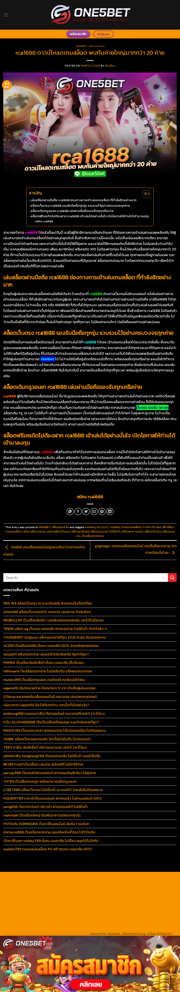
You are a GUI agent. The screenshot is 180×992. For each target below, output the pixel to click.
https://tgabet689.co (28, 928)
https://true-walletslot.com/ (28, 933)
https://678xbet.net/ (148, 893)
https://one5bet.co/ (21, 903)
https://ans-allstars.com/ (59, 898)
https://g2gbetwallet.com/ (64, 918)
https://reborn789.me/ (156, 903)
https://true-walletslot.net (120, 903)
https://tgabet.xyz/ (156, 888)
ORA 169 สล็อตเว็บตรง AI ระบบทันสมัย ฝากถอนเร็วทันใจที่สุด (47, 603)
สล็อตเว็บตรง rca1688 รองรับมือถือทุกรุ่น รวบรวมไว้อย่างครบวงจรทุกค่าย (80, 205)
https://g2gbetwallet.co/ (27, 923)
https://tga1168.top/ (89, 893)
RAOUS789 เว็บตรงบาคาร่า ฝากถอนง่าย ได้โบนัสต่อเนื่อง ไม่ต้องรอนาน (54, 730)
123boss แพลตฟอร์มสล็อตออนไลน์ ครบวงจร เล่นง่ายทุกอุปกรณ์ (50, 696)
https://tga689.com (59, 923)
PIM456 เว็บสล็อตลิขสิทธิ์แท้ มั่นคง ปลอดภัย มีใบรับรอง (43, 662)
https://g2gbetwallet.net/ (102, 918)
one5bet (90, 527)
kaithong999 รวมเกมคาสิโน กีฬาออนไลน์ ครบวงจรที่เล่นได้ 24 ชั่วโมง (54, 713)
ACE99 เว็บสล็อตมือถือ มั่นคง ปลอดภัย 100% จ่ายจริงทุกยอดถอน (51, 645)
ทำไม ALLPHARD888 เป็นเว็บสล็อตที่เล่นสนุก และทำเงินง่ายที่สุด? (51, 722)
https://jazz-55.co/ (71, 913)
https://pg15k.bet (29, 883)
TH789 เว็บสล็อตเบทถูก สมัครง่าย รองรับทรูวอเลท (40, 781)
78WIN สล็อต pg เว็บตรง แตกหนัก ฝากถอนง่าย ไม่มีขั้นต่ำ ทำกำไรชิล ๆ (55, 628)
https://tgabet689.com (120, 923)
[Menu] (6, 14)
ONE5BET (81, 46)
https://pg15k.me (54, 883)
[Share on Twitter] (86, 511)
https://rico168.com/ (122, 898)
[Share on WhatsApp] (70, 511)
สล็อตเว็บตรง (153, 531)
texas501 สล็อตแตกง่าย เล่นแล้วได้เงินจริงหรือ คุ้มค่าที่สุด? (46, 654)
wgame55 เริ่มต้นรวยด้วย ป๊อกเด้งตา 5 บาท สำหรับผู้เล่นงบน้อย (49, 688)
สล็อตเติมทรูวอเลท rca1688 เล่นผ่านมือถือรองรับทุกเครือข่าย (72, 210)
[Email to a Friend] (94, 511)
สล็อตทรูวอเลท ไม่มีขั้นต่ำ (105, 531)
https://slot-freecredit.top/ (69, 933)
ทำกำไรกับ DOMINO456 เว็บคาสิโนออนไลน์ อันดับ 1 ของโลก (46, 823)
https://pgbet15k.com (160, 883)
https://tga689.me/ (89, 923)
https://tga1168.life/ (118, 893)
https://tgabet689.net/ (154, 923)
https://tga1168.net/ (59, 893)
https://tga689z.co (51, 878)
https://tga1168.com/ (127, 888)
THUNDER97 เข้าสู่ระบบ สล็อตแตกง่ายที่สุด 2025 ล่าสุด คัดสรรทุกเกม (54, 637)
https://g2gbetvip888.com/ (24, 918)
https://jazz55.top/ (43, 913)
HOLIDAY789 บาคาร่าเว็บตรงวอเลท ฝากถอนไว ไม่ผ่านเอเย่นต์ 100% (52, 798)
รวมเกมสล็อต (13, 531)
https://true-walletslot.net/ (148, 928)
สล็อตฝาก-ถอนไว (132, 531)
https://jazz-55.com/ (101, 913)
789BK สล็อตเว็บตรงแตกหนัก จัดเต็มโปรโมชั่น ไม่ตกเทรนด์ (46, 739)
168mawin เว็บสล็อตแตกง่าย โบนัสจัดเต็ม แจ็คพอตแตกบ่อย (47, 671)
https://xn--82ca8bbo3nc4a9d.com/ (149, 918)
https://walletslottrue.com (55, 908)
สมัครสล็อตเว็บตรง (58, 531)
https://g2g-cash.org (141, 878)
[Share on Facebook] (78, 511)
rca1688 (115, 527)
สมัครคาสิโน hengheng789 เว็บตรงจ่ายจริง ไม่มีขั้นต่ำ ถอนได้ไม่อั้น (52, 755)
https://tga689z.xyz (80, 878)
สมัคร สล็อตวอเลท (34, 531)
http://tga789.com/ (30, 893)
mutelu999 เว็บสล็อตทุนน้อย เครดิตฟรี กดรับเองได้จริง (44, 679)
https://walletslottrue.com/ (64, 928)
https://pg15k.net (130, 883)
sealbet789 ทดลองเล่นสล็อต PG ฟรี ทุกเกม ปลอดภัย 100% (47, 849)
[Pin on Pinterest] (102, 511)
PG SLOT (102, 527)
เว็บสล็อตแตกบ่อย (93, 536)
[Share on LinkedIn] (109, 511)
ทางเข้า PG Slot (151, 527)
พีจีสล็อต (110, 65)
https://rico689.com (110, 878)
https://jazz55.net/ (21, 908)
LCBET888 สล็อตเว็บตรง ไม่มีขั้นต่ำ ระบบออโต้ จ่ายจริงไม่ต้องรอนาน (53, 789)
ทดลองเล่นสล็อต (131, 527)
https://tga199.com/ (51, 903)
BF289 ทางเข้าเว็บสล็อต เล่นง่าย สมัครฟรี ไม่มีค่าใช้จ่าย (43, 764)
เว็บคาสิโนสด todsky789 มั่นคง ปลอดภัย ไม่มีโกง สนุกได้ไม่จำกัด (51, 840)
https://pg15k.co (106, 883)
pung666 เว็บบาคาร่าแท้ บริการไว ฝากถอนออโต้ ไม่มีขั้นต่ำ (45, 806)
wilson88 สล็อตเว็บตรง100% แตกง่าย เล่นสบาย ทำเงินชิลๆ (47, 611)
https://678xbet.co (26, 898)
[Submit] (172, 577)
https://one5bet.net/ (153, 898)
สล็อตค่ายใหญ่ (80, 531)
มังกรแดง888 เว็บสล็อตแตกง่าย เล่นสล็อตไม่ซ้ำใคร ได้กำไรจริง (49, 832)
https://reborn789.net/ (83, 903)
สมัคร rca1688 (44, 221)
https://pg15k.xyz (80, 883)
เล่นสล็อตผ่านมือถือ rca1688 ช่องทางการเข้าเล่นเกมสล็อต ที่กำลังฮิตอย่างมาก (84, 200)
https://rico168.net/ (92, 898)
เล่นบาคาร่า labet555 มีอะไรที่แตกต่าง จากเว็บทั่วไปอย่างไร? (46, 705)
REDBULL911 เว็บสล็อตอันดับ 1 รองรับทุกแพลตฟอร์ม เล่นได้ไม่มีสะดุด (53, 620)
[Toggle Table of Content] (144, 193)
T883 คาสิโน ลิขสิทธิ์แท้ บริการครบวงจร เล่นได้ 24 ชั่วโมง (45, 747)
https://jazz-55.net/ (132, 913)
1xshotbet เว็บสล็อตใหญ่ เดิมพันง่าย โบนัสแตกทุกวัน (42, 815)
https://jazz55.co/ (160, 913)
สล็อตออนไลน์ (96, 46)
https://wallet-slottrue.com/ (106, 928)
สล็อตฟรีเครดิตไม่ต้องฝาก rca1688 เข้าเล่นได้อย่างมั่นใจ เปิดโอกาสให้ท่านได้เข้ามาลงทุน (90, 216)
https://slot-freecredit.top (134, 908)
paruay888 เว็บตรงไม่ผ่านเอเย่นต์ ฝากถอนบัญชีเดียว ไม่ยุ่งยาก (49, 772)
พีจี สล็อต (168, 527)
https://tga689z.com (20, 878)
